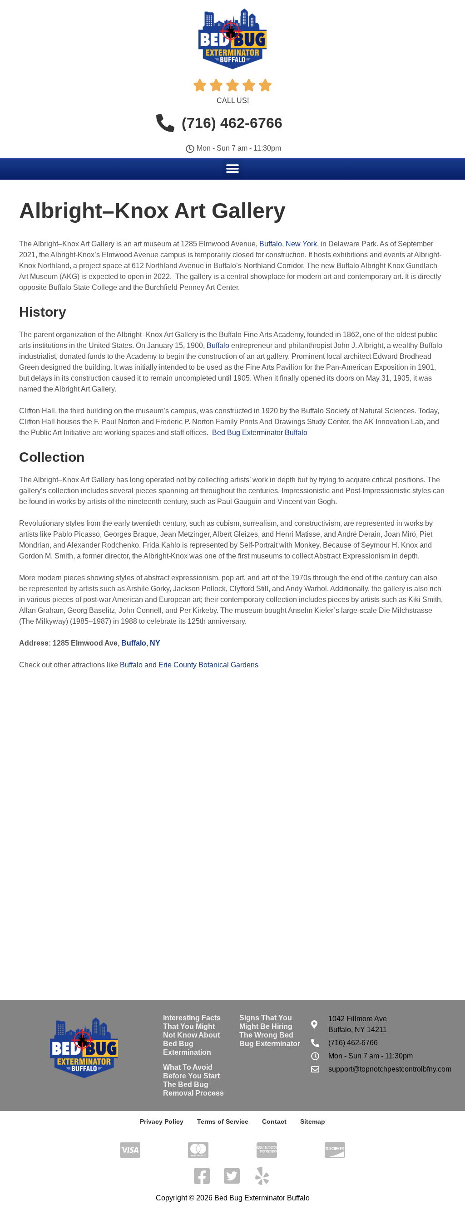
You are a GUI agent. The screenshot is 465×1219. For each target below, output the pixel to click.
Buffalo (218, 345)
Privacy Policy (161, 1121)
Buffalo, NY (140, 643)
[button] (233, 168)
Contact (274, 1121)
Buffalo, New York (288, 244)
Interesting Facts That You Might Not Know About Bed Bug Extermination (192, 1035)
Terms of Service (222, 1121)
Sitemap (312, 1121)
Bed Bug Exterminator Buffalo (259, 432)
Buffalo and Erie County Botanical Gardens (189, 665)
